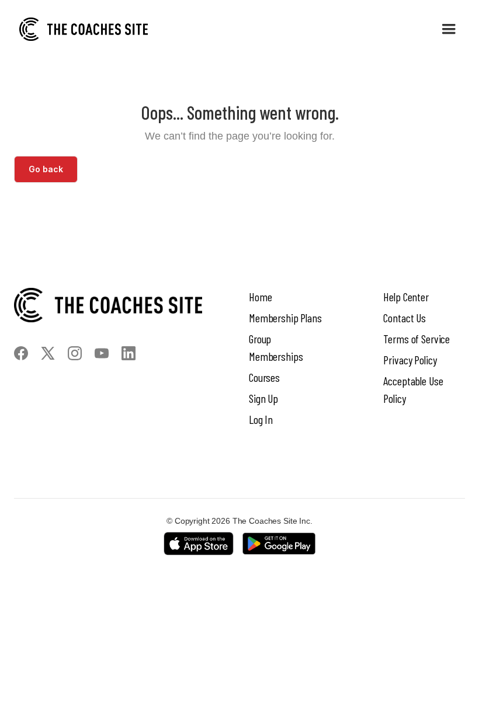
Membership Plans (285, 318)
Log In (261, 419)
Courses (264, 377)
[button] (448, 29)
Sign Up (263, 398)
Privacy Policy (409, 360)
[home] (83, 29)
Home (260, 297)
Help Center (405, 297)
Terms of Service (416, 339)
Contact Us (404, 318)
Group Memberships (276, 347)
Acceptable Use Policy (413, 389)
